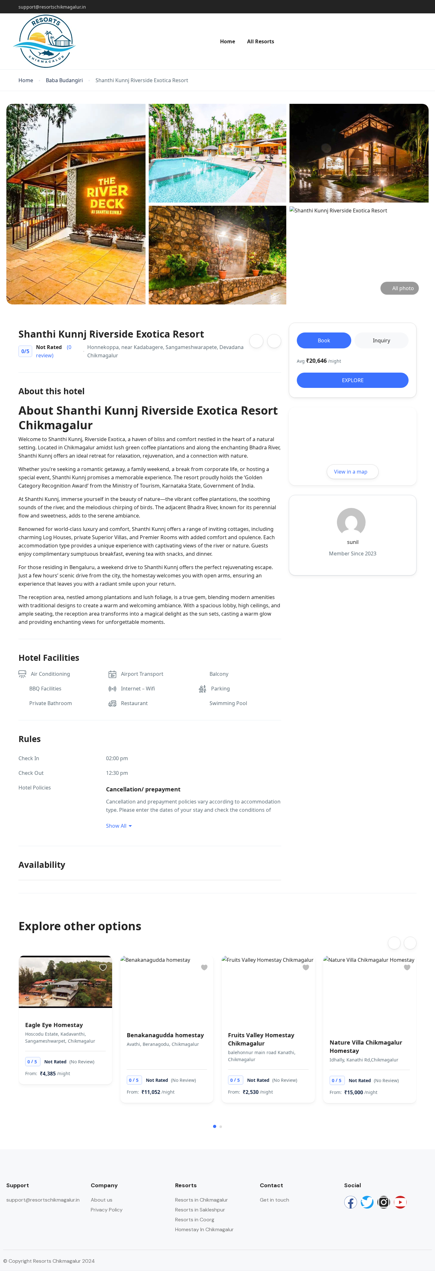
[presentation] (394, 943)
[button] (214, 1126)
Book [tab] (324, 340)
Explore (353, 380)
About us (101, 1199)
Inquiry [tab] (381, 340)
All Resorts (260, 41)
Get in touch (274, 1199)
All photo (403, 288)
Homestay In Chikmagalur (204, 1229)
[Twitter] (367, 1202)
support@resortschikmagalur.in (52, 7)
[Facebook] (350, 1202)
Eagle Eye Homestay (54, 1025)
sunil (353, 542)
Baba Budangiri (64, 80)
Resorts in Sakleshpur (200, 1209)
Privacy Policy (107, 1209)
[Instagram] (383, 1202)
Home (227, 41)
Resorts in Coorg (194, 1219)
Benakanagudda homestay (165, 1035)
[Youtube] (400, 1202)
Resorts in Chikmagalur (201, 1199)
